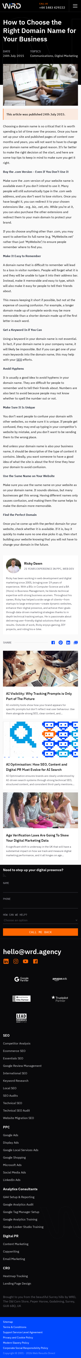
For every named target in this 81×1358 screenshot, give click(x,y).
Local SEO (9, 1088)
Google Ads (10, 1135)
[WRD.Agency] (11, 6)
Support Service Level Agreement (23, 1332)
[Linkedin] (68, 642)
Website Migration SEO (18, 1118)
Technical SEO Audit (16, 1110)
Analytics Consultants (20, 1189)
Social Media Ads (14, 1172)
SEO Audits (10, 1095)
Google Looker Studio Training (23, 1227)
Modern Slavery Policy (16, 1342)
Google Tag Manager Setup (21, 1212)
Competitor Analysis (17, 1043)
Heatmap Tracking (15, 1276)
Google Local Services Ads (20, 1150)
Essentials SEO (13, 1058)
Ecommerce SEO (14, 1051)
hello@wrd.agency (32, 951)
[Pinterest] (60, 642)
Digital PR (10, 1236)
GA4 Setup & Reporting (18, 1197)
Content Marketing (15, 1244)
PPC (6, 1127)
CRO (6, 1268)
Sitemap (8, 1322)
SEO (19, 359)
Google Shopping (14, 1157)
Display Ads (11, 1142)
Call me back (40, 932)
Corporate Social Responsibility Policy (25, 1348)
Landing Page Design (17, 1283)
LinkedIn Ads (12, 1180)
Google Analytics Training (20, 1219)
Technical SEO (12, 1103)
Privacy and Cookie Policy (18, 1337)
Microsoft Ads (12, 1165)
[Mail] (75, 642)
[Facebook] (53, 642)
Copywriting (11, 1251)
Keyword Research (15, 1080)
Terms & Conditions (14, 1327)
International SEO (15, 1073)
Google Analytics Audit (18, 1204)
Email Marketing (14, 1259)
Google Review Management (22, 1066)
